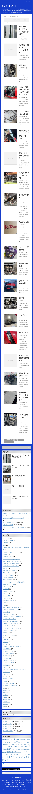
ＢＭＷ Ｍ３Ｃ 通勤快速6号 (11, 566)
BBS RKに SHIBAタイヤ (23, 67)
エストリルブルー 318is (9, 619)
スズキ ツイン (7, 639)
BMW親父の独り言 (23, 343)
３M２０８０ (6, 543)
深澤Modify (5, 692)
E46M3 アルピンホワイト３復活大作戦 (13, 582)
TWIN (15, 742)
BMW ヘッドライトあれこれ (10, 570)
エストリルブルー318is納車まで (11, 621)
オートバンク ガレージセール (11, 628)
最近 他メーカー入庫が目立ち (24, 155)
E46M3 (24, 739)
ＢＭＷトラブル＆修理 (8, 575)
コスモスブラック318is (9, 635)
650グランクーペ (10, 739)
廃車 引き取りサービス (9, 683)
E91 (27, 739)
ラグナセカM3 (6, 665)
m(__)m (4, 742)
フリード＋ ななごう (8, 660)
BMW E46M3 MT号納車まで (11, 561)
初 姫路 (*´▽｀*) (8, 721)
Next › (6, 442)
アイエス (22, 742)
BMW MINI (21, 182)
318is (4, 739)
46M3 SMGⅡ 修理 (8, 731)
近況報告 (4, 752)
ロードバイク (6, 672)
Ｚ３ (10, 760)
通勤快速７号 (6, 699)
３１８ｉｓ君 (6, 538)
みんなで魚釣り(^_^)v (18, 476)
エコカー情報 (6, 612)
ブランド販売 (6, 658)
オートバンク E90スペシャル (11, 623)
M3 (7, 742)
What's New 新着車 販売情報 (11, 607)
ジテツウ (5, 637)
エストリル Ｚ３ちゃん (9, 614)
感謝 (8, 749)
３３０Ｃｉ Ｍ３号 (8, 540)
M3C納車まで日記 (7, 591)
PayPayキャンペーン (8, 600)
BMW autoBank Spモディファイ (24, 339)
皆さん (16, 749)
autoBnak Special (23, 204)
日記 (26, 39)
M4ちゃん (5, 593)
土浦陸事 (21, 746)
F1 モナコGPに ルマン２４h (24, 175)
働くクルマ (5, 676)
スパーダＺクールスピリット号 (11, 646)
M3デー (10, 742)
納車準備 (26, 749)
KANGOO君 (6, 589)
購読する (6, 773)
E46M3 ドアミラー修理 (9, 584)
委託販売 (5, 681)
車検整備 (22, 216)
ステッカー (5, 642)
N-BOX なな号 (7, 598)
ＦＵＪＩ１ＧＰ (7, 586)
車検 (29, 749)
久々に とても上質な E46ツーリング (13, 518)
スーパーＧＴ (27, 742)
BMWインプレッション (9, 572)
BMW (17, 739)
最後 (13, 749)
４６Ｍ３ (19, 752)
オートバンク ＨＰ (8, 626)
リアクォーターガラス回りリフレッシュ (13, 669)
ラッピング (23, 349)
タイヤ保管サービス (8, 651)
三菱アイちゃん (7, 674)
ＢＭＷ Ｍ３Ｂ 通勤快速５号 (11, 563)
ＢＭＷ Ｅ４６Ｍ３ (21, 754)
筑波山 (19, 749)
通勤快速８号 (6, 702)
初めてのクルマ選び (8, 679)
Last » (11, 442)
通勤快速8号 (6, 704)
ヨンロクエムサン (11, 744)
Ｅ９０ (5, 757)
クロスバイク (6, 632)
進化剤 (4, 706)
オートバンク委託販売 (8, 630)
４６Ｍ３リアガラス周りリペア (11, 552)
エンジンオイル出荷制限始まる (24, 357)
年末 (5, 749)
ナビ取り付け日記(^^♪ (8, 653)
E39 (21, 739)
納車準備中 (24, 59)
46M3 (25, 202)
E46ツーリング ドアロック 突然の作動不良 (15, 513)
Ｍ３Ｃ (5, 759)
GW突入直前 (23, 332)
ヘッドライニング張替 (8, 662)
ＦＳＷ (9, 757)
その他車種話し (7, 649)
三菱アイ (17, 744)
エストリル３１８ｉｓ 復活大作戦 (12, 616)
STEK (4, 605)
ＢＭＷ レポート (9, 6)
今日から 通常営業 (18, 486)
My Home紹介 (6, 596)
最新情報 (26, 103)
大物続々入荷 (24, 222)
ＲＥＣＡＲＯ (6, 602)
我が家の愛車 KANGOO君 (10, 685)
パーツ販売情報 (7, 655)
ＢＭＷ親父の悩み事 (8, 577)
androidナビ (6, 554)
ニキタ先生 (4, 744)
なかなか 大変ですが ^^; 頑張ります (13, 527)
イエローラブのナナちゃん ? (11, 609)
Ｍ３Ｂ (26, 757)
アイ (19, 742)
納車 (22, 749)
